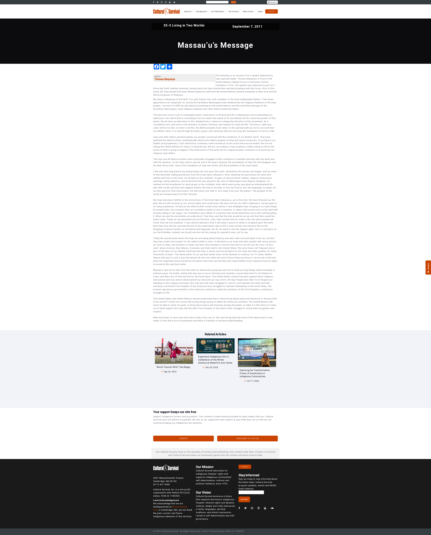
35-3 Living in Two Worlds (184, 25)
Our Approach (201, 11)
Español (273, 2)
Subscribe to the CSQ (247, 438)
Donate (271, 11)
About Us (188, 11)
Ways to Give (248, 11)
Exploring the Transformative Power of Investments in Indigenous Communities (255, 373)
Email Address (246, 488)
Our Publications (217, 11)
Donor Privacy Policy (213, 531)
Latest (260, 11)
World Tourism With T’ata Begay (173, 367)
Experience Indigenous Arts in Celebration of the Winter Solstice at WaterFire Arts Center (215, 359)
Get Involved (233, 11)
